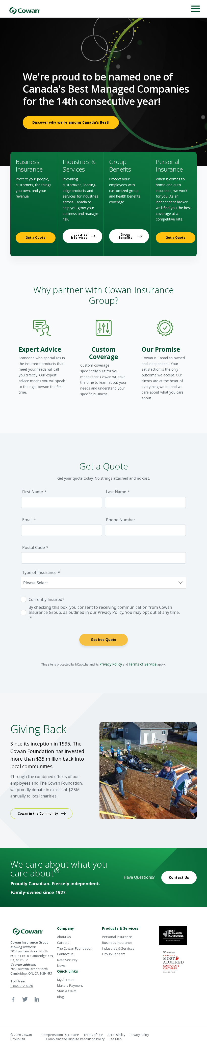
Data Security (67, 959)
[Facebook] (13, 999)
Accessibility (116, 1035)
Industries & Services (78, 236)
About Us (64, 936)
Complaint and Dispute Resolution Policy (75, 1039)
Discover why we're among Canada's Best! (70, 122)
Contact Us (179, 877)
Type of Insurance (39, 572)
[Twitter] (25, 999)
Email (27, 519)
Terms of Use (93, 1035)
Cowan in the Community (38, 813)
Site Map (115, 1039)
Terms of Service (143, 664)
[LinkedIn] (37, 999)
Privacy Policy (110, 664)
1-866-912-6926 (21, 986)
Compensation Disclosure (60, 1035)
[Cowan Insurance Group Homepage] (24, 9)
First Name (32, 491)
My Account (65, 979)
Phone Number (120, 519)
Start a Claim (66, 991)
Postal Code (33, 547)
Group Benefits (125, 236)
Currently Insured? (46, 599)
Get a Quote (35, 237)
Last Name (116, 491)
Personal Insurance (117, 936)
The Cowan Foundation (74, 948)
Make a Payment (70, 985)
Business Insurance (117, 942)
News (61, 965)
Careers (63, 942)
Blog (60, 997)
